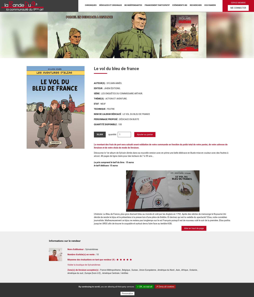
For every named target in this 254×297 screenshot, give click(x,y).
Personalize (127, 293)
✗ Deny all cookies (165, 287)
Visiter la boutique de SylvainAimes (83, 265)
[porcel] (127, 35)
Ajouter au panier (145, 134)
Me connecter (238, 8)
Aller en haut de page (194, 228)
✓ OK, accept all (144, 287)
